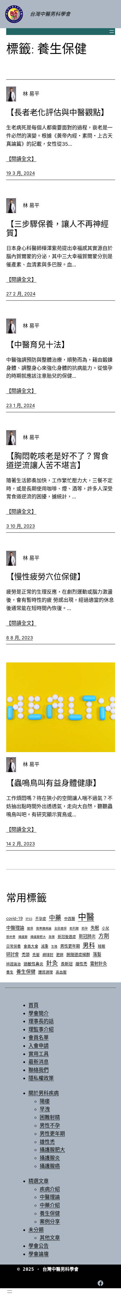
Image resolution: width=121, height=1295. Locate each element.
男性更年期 (70, 945)
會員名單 (38, 1037)
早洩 (45, 1109)
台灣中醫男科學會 (50, 14)
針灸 (52, 963)
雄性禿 (81, 963)
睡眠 (101, 946)
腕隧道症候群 (78, 954)
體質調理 (45, 972)
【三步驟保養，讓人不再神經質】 (57, 229)
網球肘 (47, 955)
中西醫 (69, 918)
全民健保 (60, 928)
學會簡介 (38, 1013)
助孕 (85, 928)
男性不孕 (50, 1125)
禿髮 (36, 955)
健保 (30, 928)
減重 (44, 946)
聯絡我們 (38, 1070)
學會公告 (38, 1246)
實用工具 (38, 1054)
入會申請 (38, 1046)
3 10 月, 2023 (20, 526)
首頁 (33, 1005)
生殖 (54, 946)
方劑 (103, 936)
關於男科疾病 (43, 1093)
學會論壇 (38, 1254)
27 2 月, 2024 (20, 294)
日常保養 (13, 946)
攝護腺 (23, 937)
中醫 (86, 917)
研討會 (12, 954)
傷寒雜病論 (43, 928)
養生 (10, 972)
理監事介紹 (41, 1029)
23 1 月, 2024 (20, 405)
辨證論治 (13, 964)
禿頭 (26, 954)
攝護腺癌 (50, 1166)
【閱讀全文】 (21, 159)
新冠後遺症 (67, 936)
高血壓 (61, 972)
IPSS (29, 919)
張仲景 (10, 937)
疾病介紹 (50, 1189)
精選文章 (38, 1181)
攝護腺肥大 (38, 937)
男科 (89, 945)
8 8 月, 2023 (19, 637)
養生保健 (25, 971)
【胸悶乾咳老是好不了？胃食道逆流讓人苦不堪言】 (57, 461)
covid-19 (14, 918)
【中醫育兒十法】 (37, 344)
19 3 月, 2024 (20, 173)
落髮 (97, 954)
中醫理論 (15, 928)
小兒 (105, 928)
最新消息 (38, 1062)
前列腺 (74, 928)
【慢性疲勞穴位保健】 (45, 576)
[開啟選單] (111, 31)
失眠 (95, 928)
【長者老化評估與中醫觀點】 (57, 112)
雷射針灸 (98, 963)
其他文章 (50, 1238)
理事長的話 (41, 1021)
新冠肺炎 (87, 936)
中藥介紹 (50, 1205)
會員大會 (31, 946)
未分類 (36, 1230)
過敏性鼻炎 (33, 963)
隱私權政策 (41, 1078)
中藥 (55, 917)
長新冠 (67, 963)
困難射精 (50, 1117)
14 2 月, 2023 (20, 844)
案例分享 (50, 1222)
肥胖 (60, 955)
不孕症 (40, 918)
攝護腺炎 (50, 1158)
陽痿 (45, 1101)
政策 (52, 937)
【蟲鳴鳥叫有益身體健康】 (53, 783)
